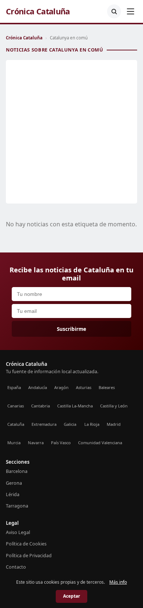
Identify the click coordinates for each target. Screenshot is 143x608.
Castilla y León (114, 406)
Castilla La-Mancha (75, 406)
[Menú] (130, 11)
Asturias (83, 387)
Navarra (36, 442)
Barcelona (16, 471)
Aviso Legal (18, 532)
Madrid (114, 424)
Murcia (14, 442)
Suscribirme (71, 328)
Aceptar (71, 596)
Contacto (16, 567)
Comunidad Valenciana (100, 442)
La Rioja (91, 424)
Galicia (70, 424)
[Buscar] (114, 11)
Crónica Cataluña (38, 11)
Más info (118, 582)
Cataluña (15, 424)
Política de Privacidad (29, 555)
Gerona (14, 483)
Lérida (12, 494)
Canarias (15, 406)
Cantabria (40, 406)
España (14, 387)
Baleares (107, 387)
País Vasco (61, 442)
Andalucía (37, 387)
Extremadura (44, 424)
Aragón (61, 387)
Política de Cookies (26, 544)
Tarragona (17, 506)
